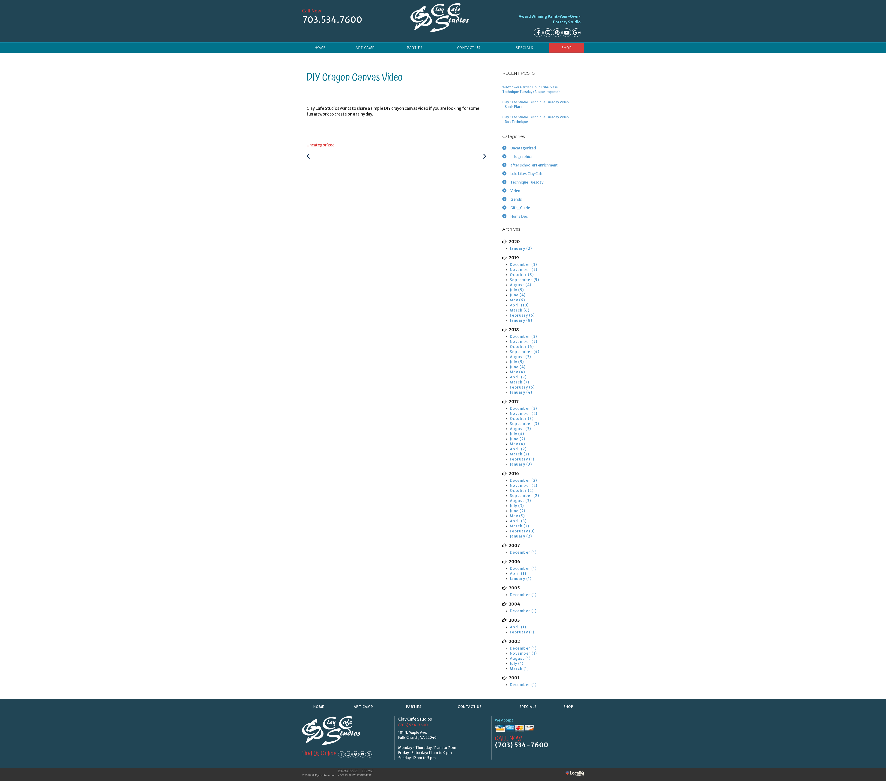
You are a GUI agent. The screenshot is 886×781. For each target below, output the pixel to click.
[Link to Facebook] (538, 32)
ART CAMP (365, 48)
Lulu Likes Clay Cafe (526, 174)
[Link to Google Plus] (576, 32)
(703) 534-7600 (413, 725)
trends (516, 199)
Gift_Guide (520, 208)
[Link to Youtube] (566, 32)
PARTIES (414, 48)
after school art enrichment (534, 165)
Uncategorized (321, 145)
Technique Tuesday (526, 182)
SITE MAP (367, 771)
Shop (567, 48)
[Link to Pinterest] (557, 32)
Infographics (521, 156)
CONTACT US (468, 48)
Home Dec (519, 216)
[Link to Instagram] (547, 32)
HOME (320, 48)
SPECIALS (524, 48)
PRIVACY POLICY (348, 771)
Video (515, 191)
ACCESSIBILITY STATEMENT (354, 775)
